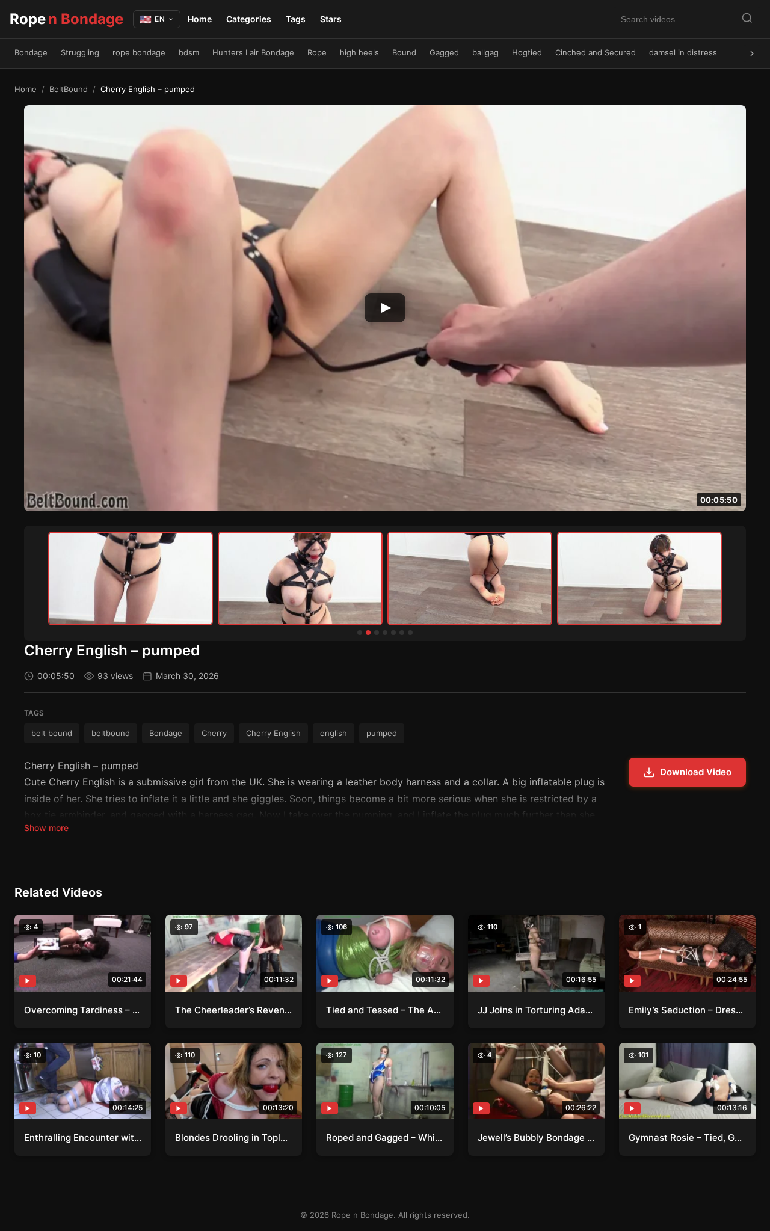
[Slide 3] (376, 632)
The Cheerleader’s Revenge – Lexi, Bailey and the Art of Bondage (233, 1010)
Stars (331, 19)
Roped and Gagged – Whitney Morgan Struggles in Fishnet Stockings (384, 1137)
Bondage (31, 52)
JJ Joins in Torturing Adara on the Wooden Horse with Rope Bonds (536, 1010)
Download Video (696, 772)
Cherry (214, 733)
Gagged (444, 52)
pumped (381, 733)
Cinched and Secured (595, 52)
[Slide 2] (368, 632)
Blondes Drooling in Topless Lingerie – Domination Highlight (233, 1137)
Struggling (80, 52)
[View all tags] (752, 53)
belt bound (51, 733)
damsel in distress (683, 52)
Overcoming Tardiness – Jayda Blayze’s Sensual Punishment (82, 1010)
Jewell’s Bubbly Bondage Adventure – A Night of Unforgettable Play (536, 1137)
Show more (46, 828)
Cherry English (273, 733)
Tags (296, 19)
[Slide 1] (359, 632)
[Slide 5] (393, 632)
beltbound (110, 733)
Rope (66, 19)
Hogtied (527, 52)
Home (200, 19)
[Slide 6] (401, 632)
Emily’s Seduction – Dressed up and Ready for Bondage (687, 1010)
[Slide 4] (385, 632)
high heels (359, 52)
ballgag (485, 52)
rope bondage (138, 52)
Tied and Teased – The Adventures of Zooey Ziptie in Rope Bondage (384, 1010)
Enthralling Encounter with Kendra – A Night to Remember (82, 1137)
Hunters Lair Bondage (253, 52)
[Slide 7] (410, 632)
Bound (404, 52)
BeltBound (68, 89)
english (333, 733)
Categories (248, 19)
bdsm (189, 52)
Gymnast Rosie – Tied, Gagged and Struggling (687, 1137)
